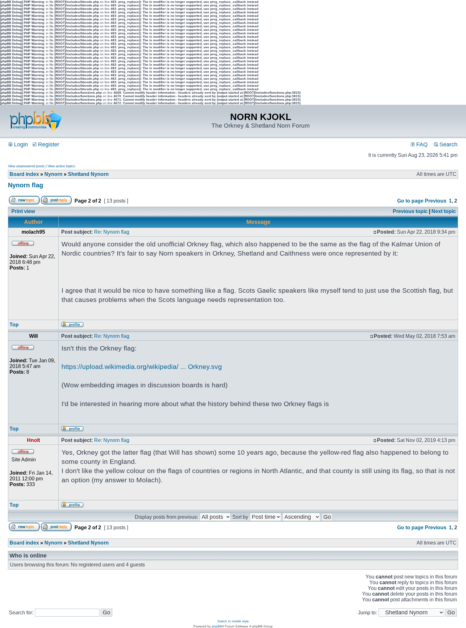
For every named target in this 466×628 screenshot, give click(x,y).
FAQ (421, 144)
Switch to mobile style (233, 621)
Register (47, 144)
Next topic (443, 211)
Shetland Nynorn (88, 174)
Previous (435, 201)
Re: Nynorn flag (111, 232)
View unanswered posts (26, 166)
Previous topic (410, 211)
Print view (23, 211)
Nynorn (53, 174)
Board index (24, 174)
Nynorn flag (25, 185)
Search (447, 144)
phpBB (217, 626)
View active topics (61, 166)
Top (14, 324)
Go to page (410, 201)
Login (20, 144)
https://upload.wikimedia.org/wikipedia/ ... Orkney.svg (141, 366)
